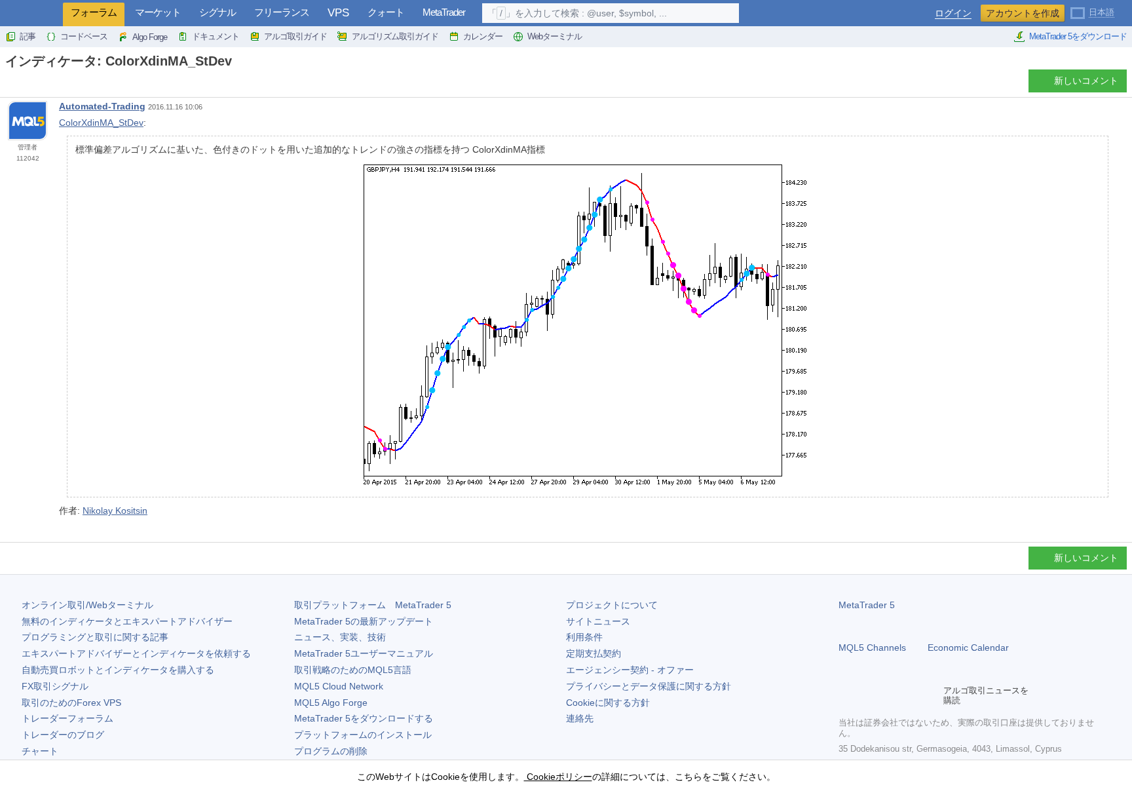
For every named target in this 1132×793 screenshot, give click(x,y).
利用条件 (584, 637)
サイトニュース (598, 621)
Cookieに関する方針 (608, 702)
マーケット (158, 12)
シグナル (217, 12)
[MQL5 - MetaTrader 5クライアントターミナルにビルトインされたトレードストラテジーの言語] (31, 13)
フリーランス (281, 12)
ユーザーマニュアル (363, 653)
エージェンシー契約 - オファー (630, 670)
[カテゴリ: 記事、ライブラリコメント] (25, 84)
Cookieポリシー (558, 776)
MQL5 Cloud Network (338, 686)
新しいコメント (1086, 80)
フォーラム (94, 12)
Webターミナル (554, 36)
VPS (338, 13)
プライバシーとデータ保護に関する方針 (648, 686)
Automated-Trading (102, 106)
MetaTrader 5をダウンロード (1078, 36)
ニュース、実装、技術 (340, 637)
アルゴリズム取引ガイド (395, 36)
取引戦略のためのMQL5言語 (352, 670)
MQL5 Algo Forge (331, 702)
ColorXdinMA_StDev (101, 122)
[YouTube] (909, 695)
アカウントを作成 (1022, 13)
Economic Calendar (968, 647)
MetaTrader (444, 12)
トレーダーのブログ (63, 734)
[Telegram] (867, 695)
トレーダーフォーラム (67, 718)
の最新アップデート (363, 621)
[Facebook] (846, 695)
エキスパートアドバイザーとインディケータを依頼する (136, 653)
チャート (40, 751)
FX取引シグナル (55, 686)
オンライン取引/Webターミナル (87, 605)
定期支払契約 (593, 653)
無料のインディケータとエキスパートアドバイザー (127, 621)
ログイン (953, 13)
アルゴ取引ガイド (295, 36)
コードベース (83, 36)
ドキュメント (215, 36)
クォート (386, 12)
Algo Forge (149, 37)
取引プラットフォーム (372, 605)
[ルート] (9, 84)
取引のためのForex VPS (71, 702)
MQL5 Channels (872, 647)
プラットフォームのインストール (363, 734)
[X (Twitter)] (888, 695)
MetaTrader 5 (867, 605)
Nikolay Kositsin (115, 510)
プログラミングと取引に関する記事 (95, 637)
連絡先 (580, 718)
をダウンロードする (363, 718)
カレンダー (482, 36)
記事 (27, 36)
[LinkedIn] (930, 695)
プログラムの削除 (331, 751)
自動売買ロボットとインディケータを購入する (118, 670)
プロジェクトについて (612, 605)
